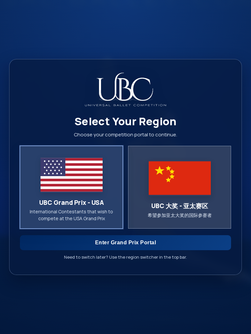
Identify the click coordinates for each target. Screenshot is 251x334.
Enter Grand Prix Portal (125, 242)
